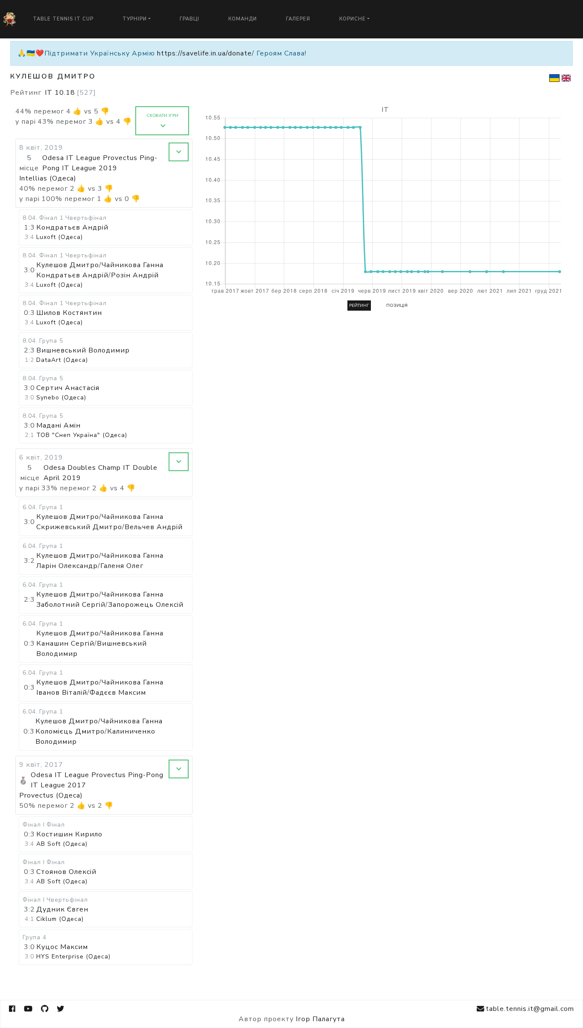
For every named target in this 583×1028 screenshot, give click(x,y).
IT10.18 (70, 92)
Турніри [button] (134, 19)
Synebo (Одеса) (61, 397)
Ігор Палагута (320, 1019)
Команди (242, 19)
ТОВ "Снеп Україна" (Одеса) (81, 435)
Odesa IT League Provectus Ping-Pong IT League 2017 (97, 780)
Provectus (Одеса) (51, 795)
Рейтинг (359, 306)
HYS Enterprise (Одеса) (73, 956)
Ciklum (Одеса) (60, 919)
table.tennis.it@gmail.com (530, 1008)
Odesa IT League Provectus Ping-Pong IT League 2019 (99, 163)
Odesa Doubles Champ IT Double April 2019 (100, 473)
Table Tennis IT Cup (63, 19)
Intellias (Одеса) (47, 178)
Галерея (298, 19)
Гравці (189, 19)
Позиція (397, 306)
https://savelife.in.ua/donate (204, 53)
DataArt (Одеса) (62, 360)
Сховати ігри (162, 116)
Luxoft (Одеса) (59, 237)
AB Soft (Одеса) (61, 844)
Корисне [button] (352, 19)
